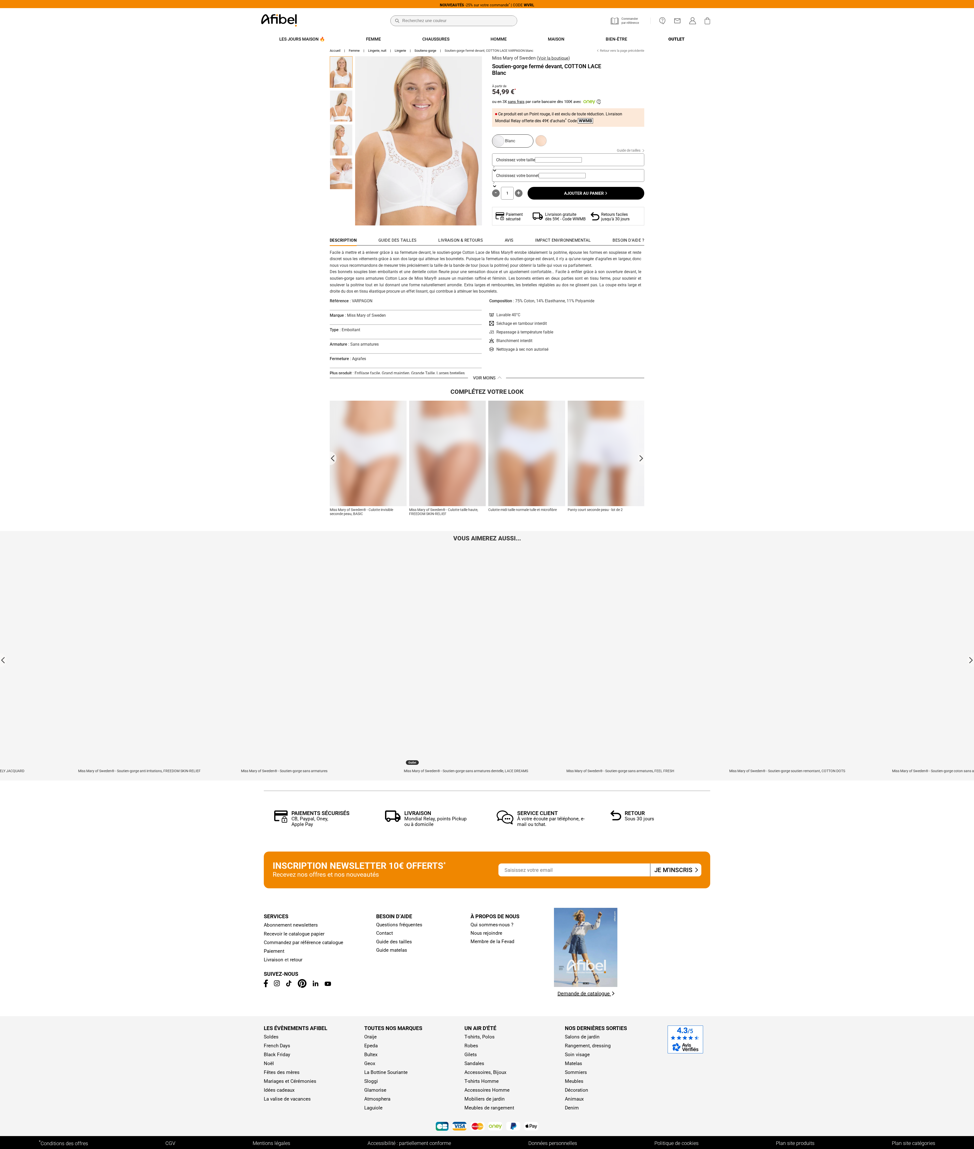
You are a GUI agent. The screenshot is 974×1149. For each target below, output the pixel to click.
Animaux (574, 1099)
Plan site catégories (913, 1143)
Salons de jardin (582, 1037)
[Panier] (709, 21)
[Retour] (616, 819)
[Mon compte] (692, 21)
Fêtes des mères (282, 1072)
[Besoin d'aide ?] (662, 21)
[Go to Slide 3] (341, 140)
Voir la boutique (553, 58)
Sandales (474, 1063)
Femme (354, 50)
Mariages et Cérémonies (290, 1081)
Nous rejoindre (486, 933)
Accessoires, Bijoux (485, 1072)
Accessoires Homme (487, 1090)
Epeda (371, 1046)
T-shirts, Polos (479, 1037)
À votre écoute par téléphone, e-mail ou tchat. (551, 821)
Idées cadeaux (279, 1090)
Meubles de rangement (489, 1108)
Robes (471, 1046)
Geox (369, 1063)
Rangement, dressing (588, 1046)
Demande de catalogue (584, 994)
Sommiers (576, 1072)
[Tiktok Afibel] (288, 985)
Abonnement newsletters (291, 925)
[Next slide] (640, 458)
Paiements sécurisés (320, 813)
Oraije (370, 1037)
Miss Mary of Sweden (514, 58)
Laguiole (373, 1108)
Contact (384, 933)
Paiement (274, 951)
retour (296, 960)
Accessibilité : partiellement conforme (409, 1143)
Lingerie (400, 50)
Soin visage (577, 1054)
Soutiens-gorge (425, 50)
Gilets (470, 1054)
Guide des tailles (394, 942)
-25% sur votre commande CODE (487, 5)
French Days (277, 1046)
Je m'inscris (674, 870)
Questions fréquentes (399, 925)
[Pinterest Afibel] (302, 986)
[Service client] (505, 823)
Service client (537, 813)
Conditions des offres (63, 1142)
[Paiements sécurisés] (281, 821)
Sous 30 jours (639, 819)
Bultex (370, 1054)
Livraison (417, 813)
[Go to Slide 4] (341, 174)
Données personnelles (552, 1143)
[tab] (628, 241)
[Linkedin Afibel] (315, 984)
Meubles (574, 1081)
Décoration (576, 1090)
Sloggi (371, 1081)
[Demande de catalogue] (585, 985)
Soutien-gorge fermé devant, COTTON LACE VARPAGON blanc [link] (489, 50)
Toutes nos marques (393, 1028)
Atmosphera (377, 1099)
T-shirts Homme (481, 1081)
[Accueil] (279, 21)
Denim (572, 1108)
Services (276, 916)
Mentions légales (271, 1143)
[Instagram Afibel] (277, 984)
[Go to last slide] (333, 458)
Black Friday (277, 1054)
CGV (170, 1143)
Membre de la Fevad (492, 941)
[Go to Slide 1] (341, 72)
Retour (635, 813)
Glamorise (375, 1090)
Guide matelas (391, 950)
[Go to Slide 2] (341, 106)
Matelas (573, 1063)
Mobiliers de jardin (484, 1099)
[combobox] (558, 160)
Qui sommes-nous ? (492, 925)
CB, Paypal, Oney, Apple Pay (309, 821)
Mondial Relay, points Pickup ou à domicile (435, 821)
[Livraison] (393, 820)
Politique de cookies (676, 1143)
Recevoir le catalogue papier (294, 934)
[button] (418, 140)
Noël (269, 1063)
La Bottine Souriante (386, 1072)
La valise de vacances (287, 1099)
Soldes (271, 1037)
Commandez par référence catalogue (303, 942)
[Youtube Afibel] (328, 984)
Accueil (335, 50)
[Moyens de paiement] (487, 1127)
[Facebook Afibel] (266, 985)
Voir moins (484, 378)
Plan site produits (795, 1143)
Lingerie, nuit (377, 50)
